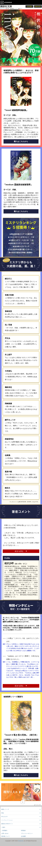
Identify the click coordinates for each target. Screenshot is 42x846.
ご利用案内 (4, 830)
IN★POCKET (38, 6)
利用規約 (23, 830)
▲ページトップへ (37, 804)
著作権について (5, 836)
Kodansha (20, 841)
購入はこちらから (21, 141)
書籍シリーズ (5, 809)
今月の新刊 (29, 6)
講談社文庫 (2, 8)
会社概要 (23, 836)
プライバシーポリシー (27, 833)
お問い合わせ (4, 833)
